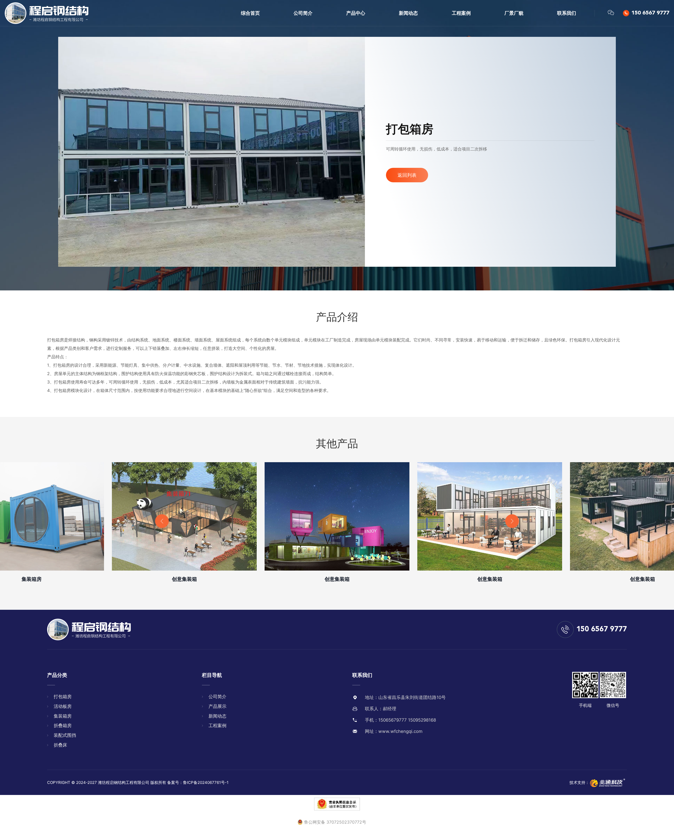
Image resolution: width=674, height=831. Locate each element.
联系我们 (566, 13)
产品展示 (217, 706)
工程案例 (461, 13)
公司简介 (303, 13)
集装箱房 (63, 716)
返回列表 (407, 175)
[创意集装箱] (184, 516)
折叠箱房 (63, 725)
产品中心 (355, 13)
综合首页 (250, 13)
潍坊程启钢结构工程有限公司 (123, 782)
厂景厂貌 (513, 13)
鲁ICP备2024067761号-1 (206, 782)
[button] (162, 521)
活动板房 (63, 706)
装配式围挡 (65, 735)
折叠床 (60, 745)
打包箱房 (63, 696)
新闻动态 (408, 13)
